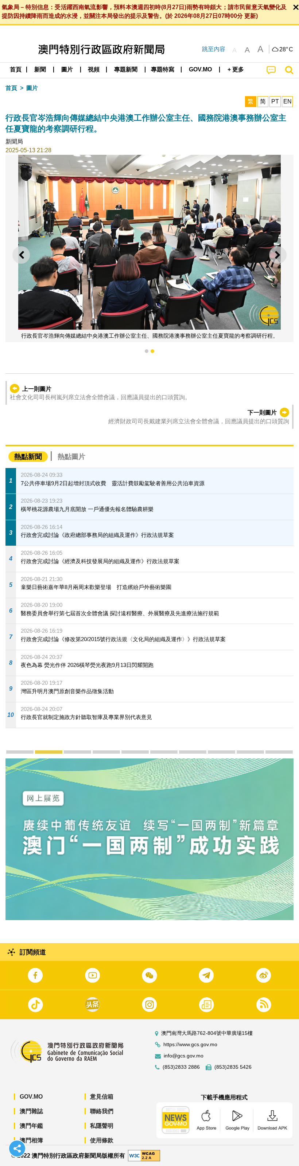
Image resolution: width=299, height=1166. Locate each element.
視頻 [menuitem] (94, 69)
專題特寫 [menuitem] (162, 69)
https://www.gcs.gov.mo (190, 1044)
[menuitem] (40, 69)
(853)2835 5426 (233, 1067)
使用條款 (101, 1140)
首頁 (11, 88)
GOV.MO (31, 1097)
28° (286, 49)
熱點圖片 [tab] (71, 456)
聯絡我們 (101, 1111)
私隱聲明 (101, 1126)
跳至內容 (213, 49)
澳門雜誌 (31, 1111)
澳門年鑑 (31, 1126)
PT (275, 101)
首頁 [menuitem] (16, 69)
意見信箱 (101, 1097)
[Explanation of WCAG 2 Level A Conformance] (144, 1155)
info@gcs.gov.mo (183, 1056)
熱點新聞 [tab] (28, 456)
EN (287, 101)
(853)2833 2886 (181, 1067)
